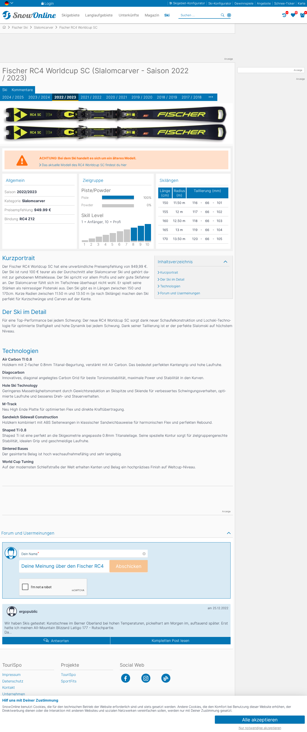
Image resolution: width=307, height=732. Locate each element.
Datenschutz (12, 681)
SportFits (68, 681)
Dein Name (30, 554)
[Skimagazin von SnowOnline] (165, 678)
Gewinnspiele (244, 3)
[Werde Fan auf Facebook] (125, 678)
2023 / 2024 (39, 97)
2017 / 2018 (192, 97)
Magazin (152, 15)
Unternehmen (13, 694)
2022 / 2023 (65, 97)
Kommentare (22, 89)
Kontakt (8, 687)
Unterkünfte (129, 15)
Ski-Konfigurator (219, 3)
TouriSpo (68, 674)
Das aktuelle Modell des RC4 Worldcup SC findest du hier (84, 165)
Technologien (170, 286)
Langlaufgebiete (99, 15)
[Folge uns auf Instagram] (145, 678)
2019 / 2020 (141, 97)
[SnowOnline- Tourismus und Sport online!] (6, 27)
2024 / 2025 (13, 97)
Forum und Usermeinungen (180, 293)
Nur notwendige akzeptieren (260, 728)
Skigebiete (71, 15)
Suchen (223, 15)
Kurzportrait (169, 272)
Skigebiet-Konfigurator (189, 3)
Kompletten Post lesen (170, 640)
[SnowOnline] (29, 15)
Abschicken (128, 566)
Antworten (60, 640)
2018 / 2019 (167, 97)
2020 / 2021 (116, 97)
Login (49, 3)
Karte (301, 3)
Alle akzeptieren (260, 720)
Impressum (11, 674)
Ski (4, 89)
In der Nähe (229, 15)
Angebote (264, 3)
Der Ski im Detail (172, 279)
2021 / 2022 (91, 97)
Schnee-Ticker (284, 3)
